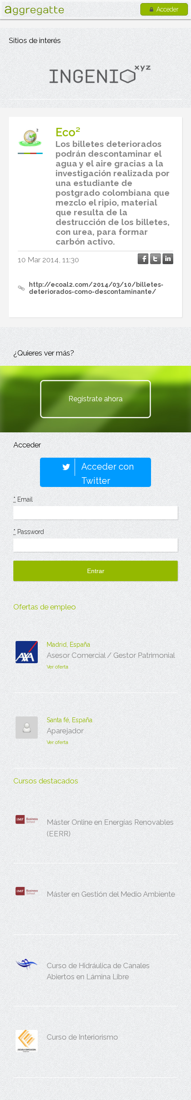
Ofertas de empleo (44, 606)
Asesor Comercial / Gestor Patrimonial (111, 655)
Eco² (68, 132)
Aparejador (65, 730)
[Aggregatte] (34, 10)
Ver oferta (57, 667)
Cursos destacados (45, 780)
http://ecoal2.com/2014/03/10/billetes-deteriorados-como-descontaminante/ (96, 288)
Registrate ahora (95, 399)
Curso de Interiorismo (82, 1037)
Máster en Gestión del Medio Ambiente (111, 894)
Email (23, 499)
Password (28, 531)
